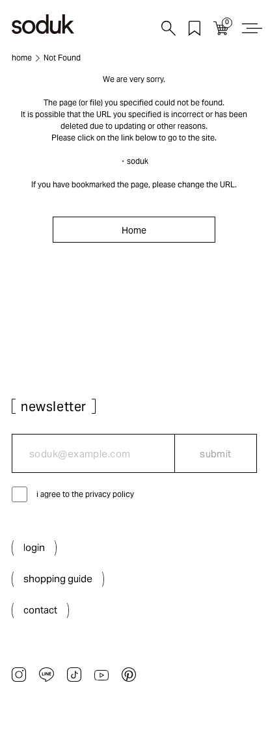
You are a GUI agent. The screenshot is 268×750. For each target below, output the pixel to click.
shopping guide (57, 578)
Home (134, 230)
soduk (137, 161)
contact (40, 610)
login (34, 547)
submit (216, 454)
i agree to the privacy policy (85, 494)
